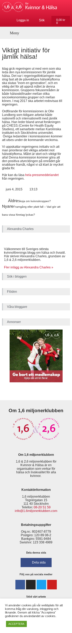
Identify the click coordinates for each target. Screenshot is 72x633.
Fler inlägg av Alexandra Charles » (28, 267)
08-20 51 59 (42, 507)
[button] (12, 33)
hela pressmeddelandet (41, 175)
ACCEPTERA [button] (16, 623)
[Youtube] (52, 584)
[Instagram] (31, 584)
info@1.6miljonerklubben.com (36, 511)
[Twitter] (41, 584)
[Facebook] (20, 584)
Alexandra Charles (20, 229)
